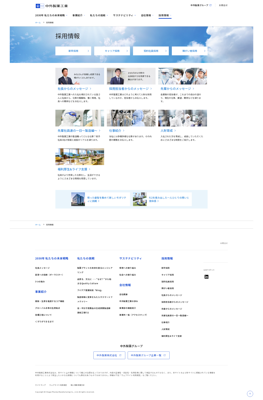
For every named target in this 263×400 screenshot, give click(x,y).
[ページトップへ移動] (250, 394)
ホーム (38, 22)
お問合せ (223, 5)
